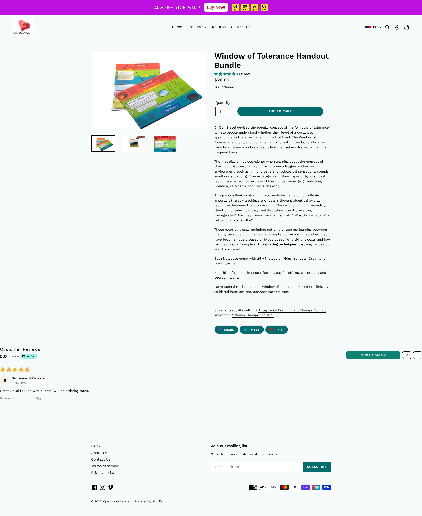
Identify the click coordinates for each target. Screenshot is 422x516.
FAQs (95, 446)
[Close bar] (419, 3)
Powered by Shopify (148, 501)
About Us (99, 453)
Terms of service (105, 466)
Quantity (222, 103)
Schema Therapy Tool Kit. (253, 315)
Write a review (373, 355)
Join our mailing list (229, 446)
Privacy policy (103, 472)
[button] (225, 74)
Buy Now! (216, 7)
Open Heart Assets (116, 501)
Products (195, 27)
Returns (219, 27)
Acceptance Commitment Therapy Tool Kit (292, 310)
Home (177, 27)
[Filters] (406, 355)
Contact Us (240, 27)
